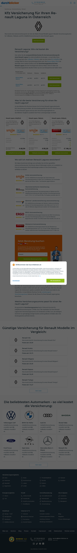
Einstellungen (16, 280)
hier (40, 276)
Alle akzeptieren (55, 280)
